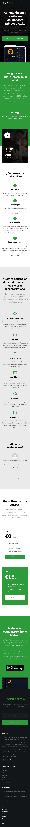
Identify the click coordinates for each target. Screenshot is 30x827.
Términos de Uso (6, 782)
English (4, 814)
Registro (15, 556)
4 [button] (18, 124)
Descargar (4, 780)
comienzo (4, 771)
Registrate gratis (15, 38)
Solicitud (4, 775)
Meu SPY (4, 809)
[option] (15, 117)
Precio (3, 777)
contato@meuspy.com (8, 801)
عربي (3, 823)
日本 (3, 821)
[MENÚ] (25, 3)
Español (4, 816)
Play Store (15, 668)
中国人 (4, 818)
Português (5, 811)
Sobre (3, 773)
